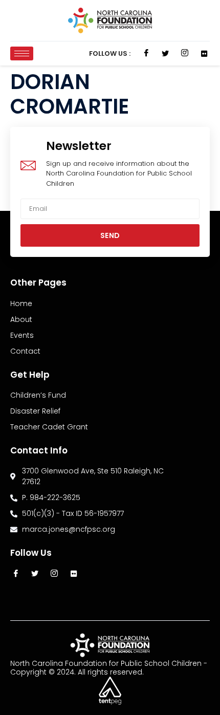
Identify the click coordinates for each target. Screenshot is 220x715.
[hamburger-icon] (21, 53)
